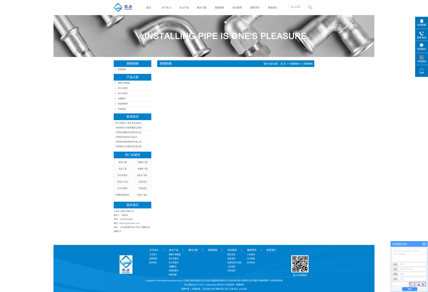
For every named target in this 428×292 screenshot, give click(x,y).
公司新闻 (251, 254)
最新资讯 (255, 7)
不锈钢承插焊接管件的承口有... (129, 142)
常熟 (218, 289)
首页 (148, 7)
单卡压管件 (123, 88)
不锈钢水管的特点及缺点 (126, 137)
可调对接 (142, 188)
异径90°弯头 (122, 182)
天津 (231, 289)
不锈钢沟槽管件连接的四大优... (129, 132)
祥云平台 (221, 285)
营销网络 (219, 7)
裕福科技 (240, 285)
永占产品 (184, 7)
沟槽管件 (122, 99)
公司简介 (153, 254)
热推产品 (185, 289)
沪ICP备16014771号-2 (194, 285)
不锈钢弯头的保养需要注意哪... (129, 128)
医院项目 (231, 254)
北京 (245, 289)
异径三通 (123, 169)
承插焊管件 (123, 104)
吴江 (227, 289)
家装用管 (122, 109)
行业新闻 (251, 258)
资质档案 (153, 258)
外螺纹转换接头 (123, 195)
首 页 (283, 63)
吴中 (209, 289)
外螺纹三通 (142, 169)
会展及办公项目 (234, 263)
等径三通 (123, 162)
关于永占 (166, 7)
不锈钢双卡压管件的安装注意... (129, 146)
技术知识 (251, 263)
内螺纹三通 (142, 162)
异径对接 (142, 182)
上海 (240, 289)
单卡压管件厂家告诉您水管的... (129, 123)
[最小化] (424, 244)
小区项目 (231, 267)
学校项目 (231, 271)
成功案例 (237, 7)
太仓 (213, 289)
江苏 (204, 289)
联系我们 (272, 7)
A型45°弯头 (142, 195)
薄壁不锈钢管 (124, 83)
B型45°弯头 (142, 175)
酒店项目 (231, 258)
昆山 (222, 289)
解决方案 (201, 7)
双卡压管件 (123, 93)
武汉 (236, 289)
